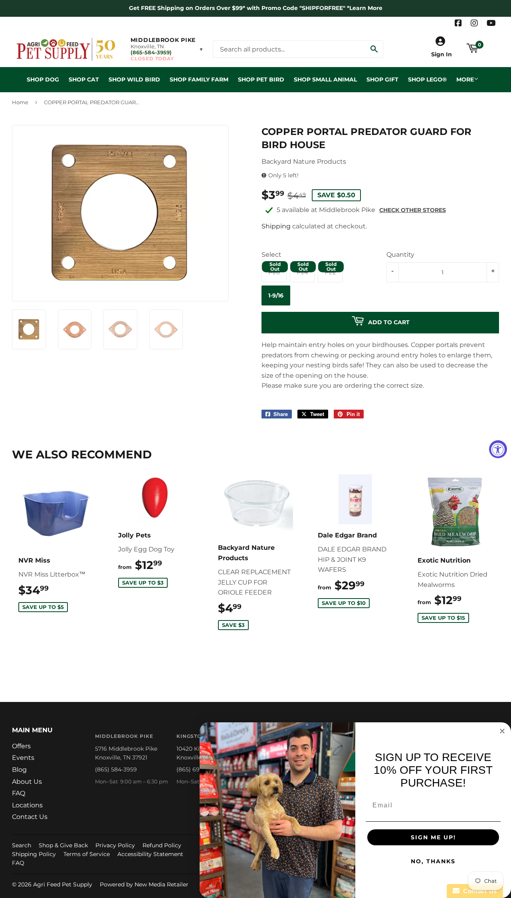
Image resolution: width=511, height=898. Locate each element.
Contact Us (30, 817)
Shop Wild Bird (134, 79)
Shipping (276, 226)
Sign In (441, 54)
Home (20, 102)
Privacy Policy (115, 845)
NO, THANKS (433, 861)
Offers (21, 746)
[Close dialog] (502, 731)
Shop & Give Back (63, 845)
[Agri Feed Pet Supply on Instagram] (474, 24)
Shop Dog (43, 79)
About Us (27, 781)
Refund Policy (162, 845)
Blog (19, 769)
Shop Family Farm (199, 79)
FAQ (18, 793)
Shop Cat (84, 79)
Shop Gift (382, 79)
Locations (27, 805)
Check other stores (412, 210)
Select (271, 254)
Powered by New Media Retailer (144, 884)
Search (21, 845)
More (465, 79)
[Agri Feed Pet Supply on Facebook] (458, 24)
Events (23, 757)
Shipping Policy (34, 854)
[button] (167, 49)
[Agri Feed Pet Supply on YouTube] (491, 24)
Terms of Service (86, 854)
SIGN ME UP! (433, 837)
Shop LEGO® (427, 79)
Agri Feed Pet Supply (62, 884)
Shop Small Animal (325, 79)
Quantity (400, 254)
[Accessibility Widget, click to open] (498, 449)
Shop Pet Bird (261, 79)
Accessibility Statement (150, 854)
